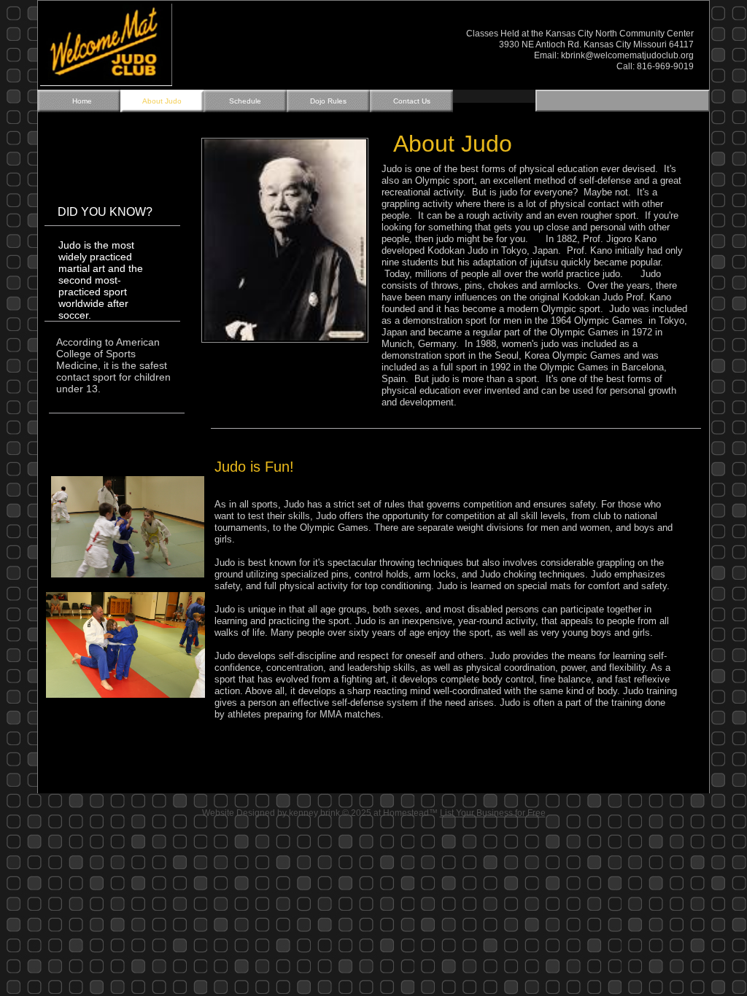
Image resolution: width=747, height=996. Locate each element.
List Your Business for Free (493, 813)
